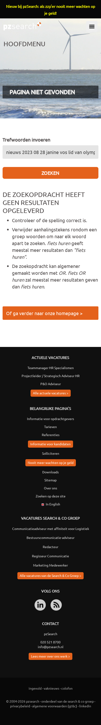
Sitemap (50, 480)
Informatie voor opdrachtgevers (50, 419)
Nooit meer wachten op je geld (51, 462)
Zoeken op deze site (51, 496)
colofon (67, 688)
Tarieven (50, 427)
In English (53, 504)
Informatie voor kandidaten (50, 444)
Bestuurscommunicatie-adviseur (50, 537)
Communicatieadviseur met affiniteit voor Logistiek (50, 528)
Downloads (50, 472)
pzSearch (50, 634)
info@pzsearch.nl (50, 647)
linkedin (85, 706)
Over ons (50, 488)
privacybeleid (20, 706)
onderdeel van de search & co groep (67, 701)
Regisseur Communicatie (50, 556)
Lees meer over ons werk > (50, 656)
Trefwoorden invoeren (26, 139)
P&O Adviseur (50, 384)
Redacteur (50, 547)
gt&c (72, 706)
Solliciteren (50, 453)
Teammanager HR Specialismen (50, 368)
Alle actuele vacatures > (50, 393)
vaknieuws (51, 688)
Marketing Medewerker (50, 565)
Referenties (50, 435)
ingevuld (35, 688)
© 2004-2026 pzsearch (22, 701)
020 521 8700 (50, 642)
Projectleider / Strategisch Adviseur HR (51, 376)
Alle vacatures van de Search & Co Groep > (50, 575)
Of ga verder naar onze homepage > (44, 313)
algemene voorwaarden (49, 706)
